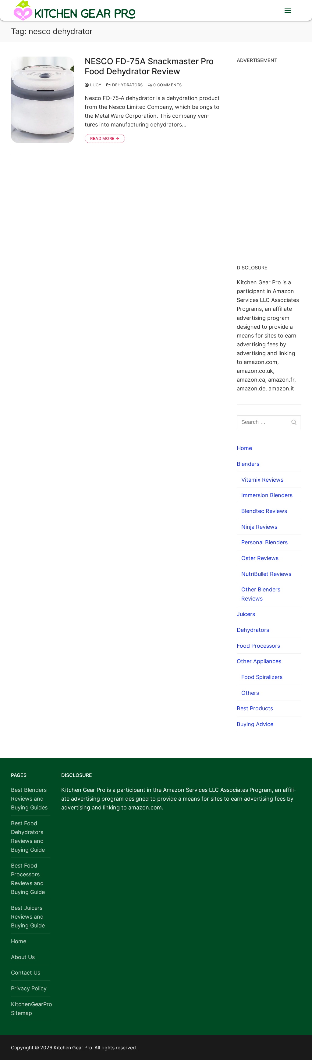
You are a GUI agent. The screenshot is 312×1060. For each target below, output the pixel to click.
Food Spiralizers (261, 677)
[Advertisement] (269, 162)
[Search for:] (269, 422)
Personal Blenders (264, 542)
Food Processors (258, 646)
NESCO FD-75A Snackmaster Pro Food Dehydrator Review (149, 66)
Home (244, 448)
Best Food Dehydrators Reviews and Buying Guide (28, 836)
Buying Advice (255, 724)
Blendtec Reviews (264, 511)
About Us (23, 957)
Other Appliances (259, 661)
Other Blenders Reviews (260, 593)
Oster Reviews (259, 558)
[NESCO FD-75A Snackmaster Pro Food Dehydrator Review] (42, 100)
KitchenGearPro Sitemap (30, 1008)
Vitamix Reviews (262, 479)
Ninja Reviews (259, 527)
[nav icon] (287, 10)
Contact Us (25, 972)
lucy (95, 84)
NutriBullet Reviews (266, 574)
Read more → (104, 138)
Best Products (255, 708)
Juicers (246, 614)
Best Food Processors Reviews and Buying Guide (28, 878)
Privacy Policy (29, 988)
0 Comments (167, 84)
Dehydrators (127, 84)
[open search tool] (269, 10)
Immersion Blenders (266, 495)
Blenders (248, 464)
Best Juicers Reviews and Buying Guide (28, 917)
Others (250, 693)
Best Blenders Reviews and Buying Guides (29, 799)
